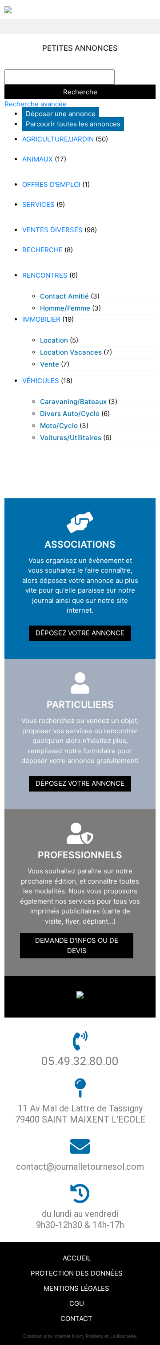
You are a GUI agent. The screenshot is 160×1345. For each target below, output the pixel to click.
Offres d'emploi (51, 184)
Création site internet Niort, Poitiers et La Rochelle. (80, 1336)
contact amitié (64, 296)
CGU (76, 1303)
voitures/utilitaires (70, 437)
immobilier (41, 319)
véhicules (40, 380)
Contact (76, 1318)
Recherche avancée (35, 104)
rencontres (45, 275)
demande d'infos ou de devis (76, 945)
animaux (37, 159)
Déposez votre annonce (80, 633)
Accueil (77, 1258)
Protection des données (77, 1273)
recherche (42, 250)
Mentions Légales (76, 1288)
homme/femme (65, 308)
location (54, 340)
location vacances (71, 352)
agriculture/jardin (58, 139)
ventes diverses (52, 230)
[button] (80, 26)
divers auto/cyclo (70, 413)
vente (49, 364)
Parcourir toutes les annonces (73, 124)
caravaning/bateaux (73, 401)
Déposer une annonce (61, 113)
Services (38, 204)
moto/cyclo (59, 425)
